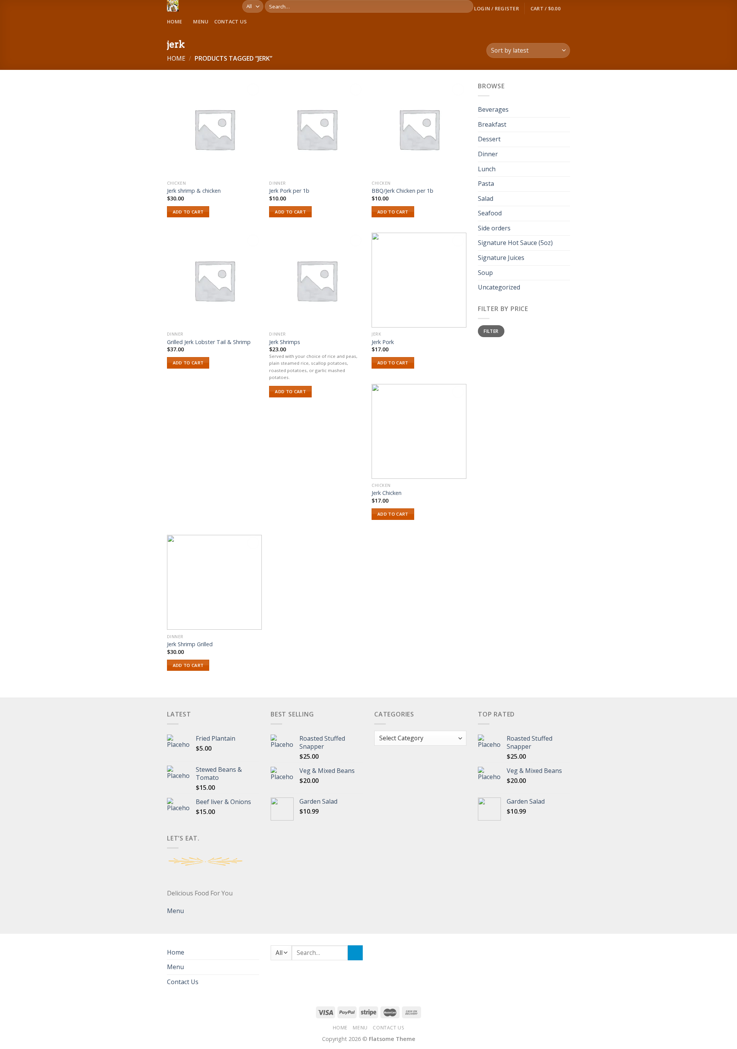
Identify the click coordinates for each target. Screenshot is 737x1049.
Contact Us (230, 21)
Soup (485, 272)
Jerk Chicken (387, 493)
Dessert (489, 139)
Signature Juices (501, 257)
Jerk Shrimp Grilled (190, 644)
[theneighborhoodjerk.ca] (199, 6)
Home (174, 21)
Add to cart (188, 212)
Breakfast (492, 124)
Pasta (486, 183)
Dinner (488, 154)
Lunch (487, 169)
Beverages (493, 110)
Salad (485, 198)
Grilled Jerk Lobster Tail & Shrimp (209, 342)
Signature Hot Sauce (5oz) (515, 243)
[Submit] (466, 6)
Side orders (494, 228)
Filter (491, 331)
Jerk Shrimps (284, 342)
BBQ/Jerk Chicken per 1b (402, 190)
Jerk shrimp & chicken (194, 190)
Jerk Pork (383, 342)
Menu (200, 21)
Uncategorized (499, 287)
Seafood (490, 213)
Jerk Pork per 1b (289, 190)
